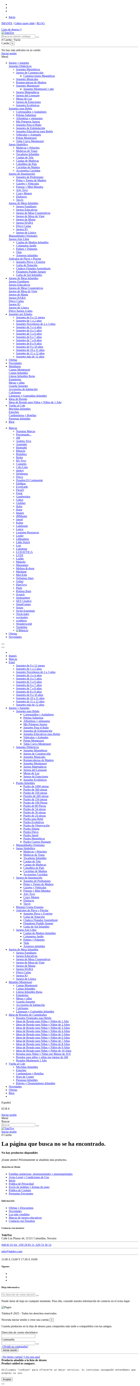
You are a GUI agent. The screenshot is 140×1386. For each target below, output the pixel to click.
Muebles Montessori (20, 982)
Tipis (19, 252)
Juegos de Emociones (28, 102)
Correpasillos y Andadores (31, 111)
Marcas (13, 659)
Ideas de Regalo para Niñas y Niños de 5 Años (43, 1034)
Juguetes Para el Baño (28, 124)
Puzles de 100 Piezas (35, 802)
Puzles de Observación (36, 825)
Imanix (20, 512)
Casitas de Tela (24, 157)
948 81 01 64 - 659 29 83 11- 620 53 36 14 (26, 1244)
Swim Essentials (25, 610)
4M (18, 437)
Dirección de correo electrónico (19, 1332)
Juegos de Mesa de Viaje (30, 216)
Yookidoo (21, 627)
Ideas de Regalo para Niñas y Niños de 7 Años (43, 1040)
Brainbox (21, 454)
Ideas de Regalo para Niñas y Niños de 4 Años (43, 1031)
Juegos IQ (22, 229)
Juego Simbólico (18, 144)
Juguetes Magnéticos (28, 69)
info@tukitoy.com (11, 1251)
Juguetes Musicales (27, 79)
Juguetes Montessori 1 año (38, 88)
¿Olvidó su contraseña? (14, 1346)
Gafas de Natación (26, 265)
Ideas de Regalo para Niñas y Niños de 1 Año (35, 402)
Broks (19, 457)
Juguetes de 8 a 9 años (29, 343)
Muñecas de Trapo (26, 150)
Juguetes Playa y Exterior (30, 261)
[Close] (2, 647)
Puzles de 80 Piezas (34, 805)
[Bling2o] (22, 630)
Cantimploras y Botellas (22, 415)
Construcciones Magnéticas (39, 75)
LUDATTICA (24, 552)
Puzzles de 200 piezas (35, 796)
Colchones (15, 392)
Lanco (19, 529)
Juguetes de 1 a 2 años (29, 320)
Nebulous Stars (25, 578)
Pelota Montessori (26, 137)
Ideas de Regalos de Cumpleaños (28, 1014)
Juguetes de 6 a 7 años (29, 337)
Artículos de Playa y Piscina (25, 258)
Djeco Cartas (23, 226)
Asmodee (21, 444)
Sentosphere (23, 597)
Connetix (21, 463)
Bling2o (20, 450)
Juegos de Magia (25, 219)
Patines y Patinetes (26, 248)
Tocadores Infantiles (27, 154)
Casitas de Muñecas (27, 160)
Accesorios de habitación (23, 389)
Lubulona (21, 548)
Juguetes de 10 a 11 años (30, 350)
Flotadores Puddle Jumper (31, 271)
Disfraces (21, 196)
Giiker (19, 499)
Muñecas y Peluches (28, 147)
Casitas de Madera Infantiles (32, 242)
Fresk (19, 493)
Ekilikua (21, 483)
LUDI (19, 555)
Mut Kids (21, 574)
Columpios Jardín (26, 245)
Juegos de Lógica (26, 232)
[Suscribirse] (37, 1295)
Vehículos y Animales (28, 134)
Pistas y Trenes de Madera (31, 180)
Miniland (21, 571)
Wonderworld (24, 623)
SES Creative (24, 601)
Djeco (19, 476)
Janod (19, 519)
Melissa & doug (25, 568)
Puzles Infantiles (25, 783)
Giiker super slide (24, 23)
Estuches (14, 412)
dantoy (20, 470)
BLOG (41, 23)
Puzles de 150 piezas (35, 799)
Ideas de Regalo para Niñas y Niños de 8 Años (43, 1044)
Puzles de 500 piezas (35, 789)
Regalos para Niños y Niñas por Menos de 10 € (43, 1053)
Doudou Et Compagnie (29, 480)
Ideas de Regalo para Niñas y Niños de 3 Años (43, 1027)
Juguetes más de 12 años (30, 356)
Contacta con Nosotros (22, 1220)
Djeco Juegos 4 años (20, 310)
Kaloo (19, 522)
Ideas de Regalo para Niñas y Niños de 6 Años (43, 1037)
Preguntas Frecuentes (21, 1193)
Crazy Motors (24, 193)
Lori (18, 545)
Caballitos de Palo (26, 164)
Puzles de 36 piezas (34, 812)
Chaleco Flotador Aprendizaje (33, 268)
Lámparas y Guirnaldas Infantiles (28, 395)
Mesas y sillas (17, 382)
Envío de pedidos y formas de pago (29, 1187)
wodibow (21, 620)
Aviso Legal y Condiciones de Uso (29, 1177)
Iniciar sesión (9, 1114)
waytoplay (22, 617)
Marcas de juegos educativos (25, 1217)
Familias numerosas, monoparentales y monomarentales (41, 1173)
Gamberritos (23, 496)
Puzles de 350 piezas (35, 792)
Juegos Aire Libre (19, 239)
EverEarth (22, 486)
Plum (19, 587)
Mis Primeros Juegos (28, 121)
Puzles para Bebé (33, 818)
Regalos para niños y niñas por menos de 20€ (42, 1057)
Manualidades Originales (23, 235)
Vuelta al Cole (17, 1063)
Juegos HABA (24, 222)
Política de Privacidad (21, 1183)
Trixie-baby (22, 614)
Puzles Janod (30, 835)
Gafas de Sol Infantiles (29, 275)
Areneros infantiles (27, 255)
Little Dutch (23, 542)
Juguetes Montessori (27, 85)
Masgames (22, 565)
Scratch (20, 594)
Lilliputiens (22, 539)
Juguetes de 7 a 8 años (29, 340)
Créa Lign (22, 467)
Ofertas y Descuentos (21, 1207)
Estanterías (15, 379)
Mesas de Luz (24, 98)
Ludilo (20, 558)
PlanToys (21, 584)
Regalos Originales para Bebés (33, 1018)
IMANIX (6, 23)
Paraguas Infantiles (19, 418)
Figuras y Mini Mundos (29, 186)
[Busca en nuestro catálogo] (37, 37)
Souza (19, 607)
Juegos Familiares (26, 206)
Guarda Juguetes (18, 385)
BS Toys (21, 460)
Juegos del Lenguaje (28, 95)
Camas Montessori (19, 369)
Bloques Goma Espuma (29, 907)
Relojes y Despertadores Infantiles (35, 1083)
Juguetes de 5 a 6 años (29, 333)
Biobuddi (21, 447)
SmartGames (23, 604)
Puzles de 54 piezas (34, 809)
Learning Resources (27, 532)
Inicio (12, 17)
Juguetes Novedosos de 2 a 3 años (35, 323)
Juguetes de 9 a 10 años (29, 346)
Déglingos (22, 473)
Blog (11, 1093)
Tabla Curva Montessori (30, 141)
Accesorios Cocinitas (28, 170)
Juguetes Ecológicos (27, 105)
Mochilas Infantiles (20, 408)
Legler (20, 535)
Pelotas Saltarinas (26, 115)
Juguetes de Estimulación (30, 128)
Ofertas (13, 1089)
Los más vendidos (19, 1214)
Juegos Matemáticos (27, 92)
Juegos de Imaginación (22, 173)
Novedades (15, 1086)
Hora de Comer (25, 1076)
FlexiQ (20, 490)
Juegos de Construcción (29, 72)
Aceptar (7, 1379)
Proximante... (23, 434)
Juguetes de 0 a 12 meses (30, 317)
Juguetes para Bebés (20, 108)
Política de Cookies (20, 1190)
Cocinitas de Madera (28, 167)
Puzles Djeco (30, 832)
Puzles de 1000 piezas (36, 786)
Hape (19, 509)
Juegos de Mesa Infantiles (23, 203)
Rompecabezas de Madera (31, 82)
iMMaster (21, 516)
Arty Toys (22, 190)
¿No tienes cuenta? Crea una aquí (20, 1356)
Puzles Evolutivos (33, 822)
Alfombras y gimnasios (29, 118)
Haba (19, 506)
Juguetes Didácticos (20, 66)
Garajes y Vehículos (27, 183)
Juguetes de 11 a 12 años (30, 353)
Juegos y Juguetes (19, 708)
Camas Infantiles (18, 372)
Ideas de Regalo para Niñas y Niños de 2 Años (43, 1024)
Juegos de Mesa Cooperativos (33, 212)
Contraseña (7, 1339)
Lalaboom (22, 525)
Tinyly (20, 199)
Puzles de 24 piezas (34, 815)
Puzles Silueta (31, 828)
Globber (21, 503)
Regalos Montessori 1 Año (31, 1060)
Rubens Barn (23, 591)
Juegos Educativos (26, 209)
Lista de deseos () (11, 29)
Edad (12, 662)
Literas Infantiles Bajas (22, 376)
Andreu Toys (23, 441)
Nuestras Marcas (25, 431)
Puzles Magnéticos (34, 838)
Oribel (19, 581)
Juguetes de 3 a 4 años (29, 327)
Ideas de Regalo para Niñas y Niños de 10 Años (43, 1050)
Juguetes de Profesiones (29, 177)
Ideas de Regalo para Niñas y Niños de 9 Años (43, 1047)
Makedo (21, 561)
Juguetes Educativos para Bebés (34, 131)
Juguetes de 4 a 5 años (29, 330)
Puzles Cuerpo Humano (37, 841)
